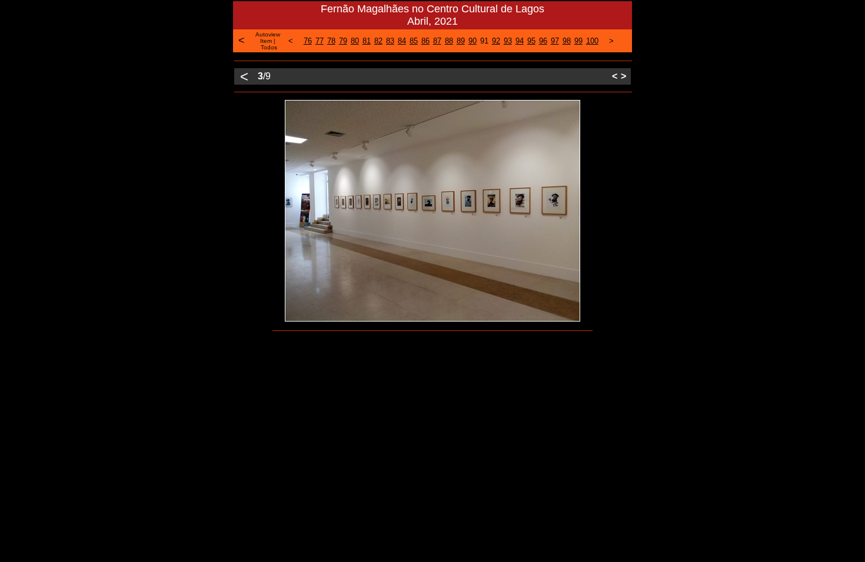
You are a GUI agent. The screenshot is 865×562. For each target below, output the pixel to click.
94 (519, 40)
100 (592, 40)
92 (496, 40)
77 (319, 40)
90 (472, 40)
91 (484, 40)
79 (343, 40)
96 (543, 40)
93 (508, 40)
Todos (269, 47)
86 (425, 40)
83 (390, 40)
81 (366, 40)
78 (331, 40)
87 (437, 40)
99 (578, 40)
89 (461, 40)
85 (414, 40)
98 (567, 40)
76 (308, 40)
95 (531, 40)
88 (449, 40)
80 (355, 40)
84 (402, 40)
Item (266, 41)
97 (555, 40)
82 (378, 40)
